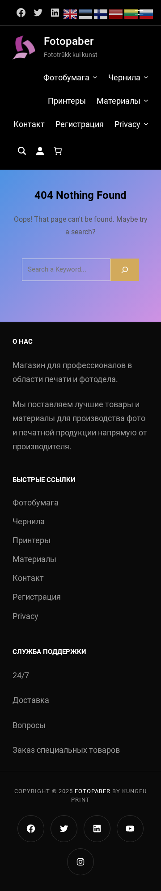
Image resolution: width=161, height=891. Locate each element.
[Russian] (146, 13)
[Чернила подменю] (146, 77)
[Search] (124, 270)
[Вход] (39, 150)
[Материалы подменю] (146, 100)
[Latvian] (116, 13)
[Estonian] (85, 13)
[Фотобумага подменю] (95, 77)
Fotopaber (68, 41)
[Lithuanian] (131, 13)
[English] (70, 13)
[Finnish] (101, 13)
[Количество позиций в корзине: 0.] (57, 150)
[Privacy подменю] (146, 123)
